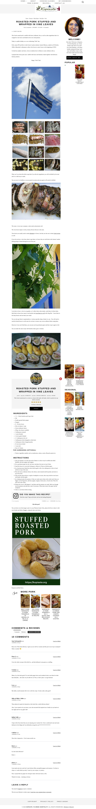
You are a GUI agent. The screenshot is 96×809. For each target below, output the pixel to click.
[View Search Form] (82, 2)
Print (36, 408)
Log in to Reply (57, 641)
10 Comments (46, 27)
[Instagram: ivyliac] (16, 495)
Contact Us (60, 3)
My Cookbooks (65, 1)
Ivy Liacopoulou (28, 27)
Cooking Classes (47, 1)
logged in (20, 788)
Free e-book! (33, 3)
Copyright (32, 801)
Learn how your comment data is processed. (40, 792)
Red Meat (42, 18)
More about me (73, 57)
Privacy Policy (46, 801)
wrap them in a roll (40, 313)
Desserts (31, 18)
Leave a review (34, 632)
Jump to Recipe (17, 31)
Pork (46, 18)
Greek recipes (57, 233)
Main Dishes (36, 18)
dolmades (32, 233)
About (33, 1)
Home (27, 18)
